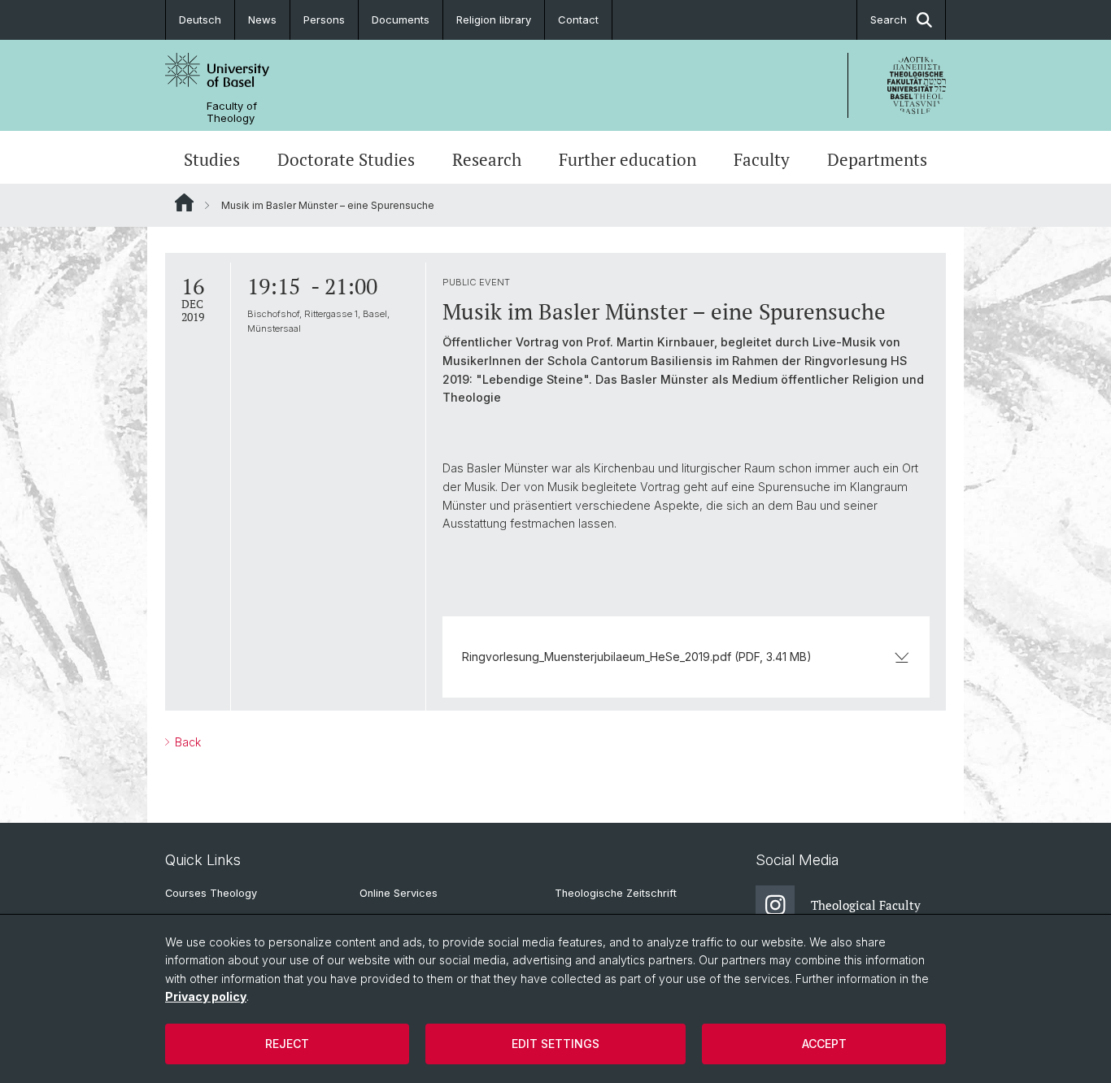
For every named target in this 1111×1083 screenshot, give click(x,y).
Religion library (493, 19)
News (262, 19)
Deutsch (200, 19)
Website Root (184, 202)
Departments (877, 159)
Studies (212, 159)
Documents (400, 19)
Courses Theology (211, 893)
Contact (578, 19)
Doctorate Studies (346, 159)
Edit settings (555, 1043)
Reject (287, 1043)
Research (486, 159)
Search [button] (888, 19)
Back (186, 742)
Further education (627, 159)
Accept (824, 1043)
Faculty (762, 159)
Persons (324, 19)
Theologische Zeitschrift (616, 893)
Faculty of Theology (232, 112)
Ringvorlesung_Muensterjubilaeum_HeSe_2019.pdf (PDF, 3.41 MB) (637, 656)
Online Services (398, 893)
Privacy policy (205, 996)
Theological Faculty (866, 905)
